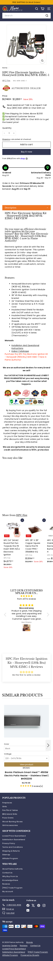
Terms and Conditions (12, 847)
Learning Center (9, 945)
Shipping (6, 139)
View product (26, 764)
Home (5, 68)
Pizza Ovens (8, 817)
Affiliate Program (10, 858)
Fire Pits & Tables (10, 810)
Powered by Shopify (30, 955)
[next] (48, 746)
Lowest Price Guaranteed (14, 836)
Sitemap (6, 854)
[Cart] (42, 9)
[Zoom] (42, 60)
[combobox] (26, 15)
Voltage (7, 754)
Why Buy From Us (10, 876)
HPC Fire (6, 80)
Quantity (7, 127)
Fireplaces (7, 802)
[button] (26, 207)
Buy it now (26, 151)
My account (7, 891)
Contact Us (7, 872)
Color (6, 744)
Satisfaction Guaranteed (13, 839)
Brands (29, 942)
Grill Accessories (10, 825)
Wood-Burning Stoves (12, 821)
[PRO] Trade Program (12, 887)
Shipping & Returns (11, 851)
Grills (4, 806)
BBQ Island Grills (9, 814)
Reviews (6, 884)
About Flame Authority (12, 869)
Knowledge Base (10, 880)
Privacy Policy (8, 843)
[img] (26, 596)
